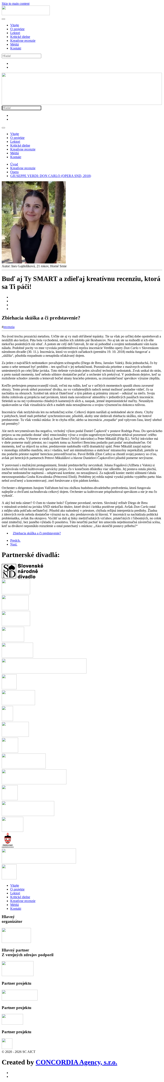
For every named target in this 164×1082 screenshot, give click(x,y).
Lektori (15, 33)
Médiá (14, 44)
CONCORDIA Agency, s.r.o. (76, 1062)
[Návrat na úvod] (26, 14)
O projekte (17, 29)
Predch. (15, 540)
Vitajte (14, 25)
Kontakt (15, 48)
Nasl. (13, 544)
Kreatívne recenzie (22, 40)
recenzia (9, 327)
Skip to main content (15, 3)
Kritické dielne (20, 37)
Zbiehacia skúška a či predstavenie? (37, 533)
